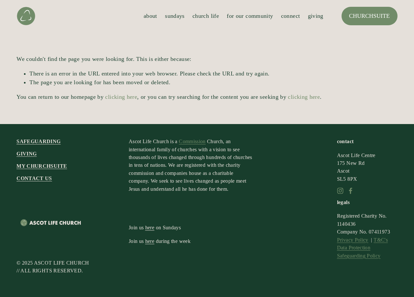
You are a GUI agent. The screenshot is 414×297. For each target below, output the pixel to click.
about (150, 16)
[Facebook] (350, 191)
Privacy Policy (352, 240)
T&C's (381, 240)
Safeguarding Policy (359, 256)
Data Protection (353, 248)
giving (315, 16)
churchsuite (369, 16)
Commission (192, 141)
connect (290, 16)
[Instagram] (340, 191)
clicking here (121, 97)
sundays (175, 16)
